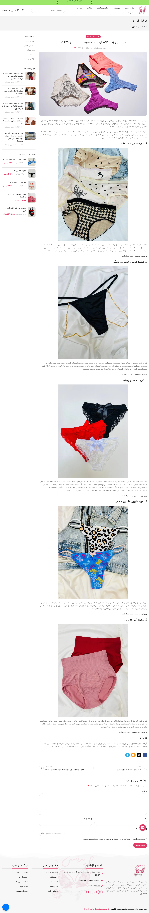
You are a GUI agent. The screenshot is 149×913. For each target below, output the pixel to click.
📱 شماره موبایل (140, 829)
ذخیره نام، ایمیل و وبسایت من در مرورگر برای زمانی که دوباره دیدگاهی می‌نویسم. (114, 839)
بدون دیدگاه (9, 82)
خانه (145, 26)
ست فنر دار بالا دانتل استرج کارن (15, 209)
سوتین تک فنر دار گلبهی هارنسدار (17, 195)
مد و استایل (136, 26)
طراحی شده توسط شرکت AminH (96, 909)
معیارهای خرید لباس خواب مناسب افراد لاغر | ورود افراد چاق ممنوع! (12, 106)
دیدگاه (144, 791)
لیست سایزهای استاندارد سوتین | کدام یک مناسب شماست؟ (13, 91)
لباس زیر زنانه (125, 743)
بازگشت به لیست (93, 768)
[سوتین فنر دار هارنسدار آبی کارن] (32, 162)
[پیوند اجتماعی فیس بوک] (145, 755)
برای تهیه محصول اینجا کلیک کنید (134, 256)
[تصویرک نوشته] (30, 78)
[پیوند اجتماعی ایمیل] (133, 755)
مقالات (89, 37)
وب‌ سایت (88, 818)
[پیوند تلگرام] (127, 755)
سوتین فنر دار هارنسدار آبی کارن (14, 159)
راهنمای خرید (31, 41)
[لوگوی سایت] (142, 10)
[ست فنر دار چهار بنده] (32, 185)
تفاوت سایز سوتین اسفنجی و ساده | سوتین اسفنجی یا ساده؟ (13, 121)
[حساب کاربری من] (23, 10)
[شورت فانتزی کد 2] (32, 173)
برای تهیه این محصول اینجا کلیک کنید (133, 732)
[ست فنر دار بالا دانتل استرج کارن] (32, 212)
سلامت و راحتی (30, 45)
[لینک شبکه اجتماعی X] (139, 755)
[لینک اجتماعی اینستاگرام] (100, 892)
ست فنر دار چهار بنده (18, 182)
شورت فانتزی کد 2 (19, 170)
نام (146, 818)
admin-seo (98, 48)
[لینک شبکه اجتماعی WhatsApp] (94, 892)
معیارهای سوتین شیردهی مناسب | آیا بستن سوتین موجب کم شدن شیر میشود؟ (13, 137)
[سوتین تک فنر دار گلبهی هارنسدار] (32, 198)
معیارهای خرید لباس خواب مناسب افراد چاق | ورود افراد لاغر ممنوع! (13, 76)
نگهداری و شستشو (29, 59)
